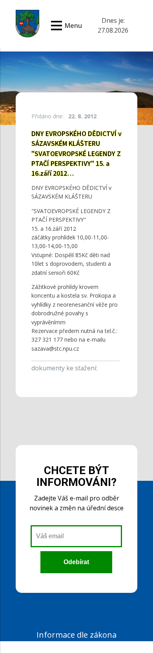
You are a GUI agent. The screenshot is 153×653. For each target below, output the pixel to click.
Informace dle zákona (76, 634)
